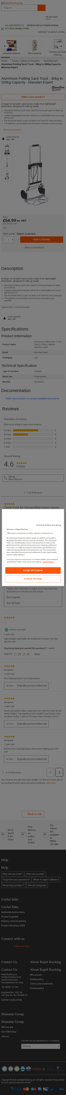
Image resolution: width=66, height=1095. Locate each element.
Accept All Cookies (33, 570)
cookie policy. (48, 562)
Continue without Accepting (48, 525)
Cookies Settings (33, 579)
